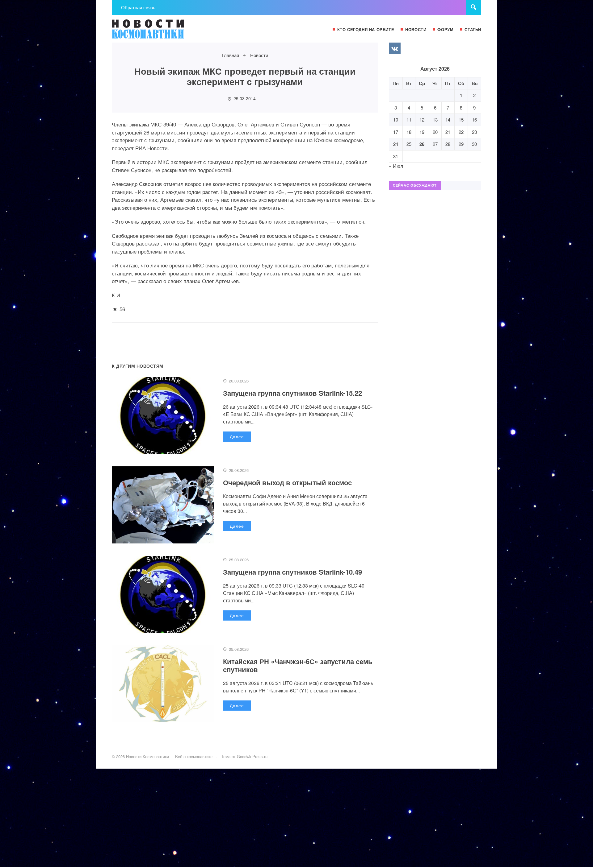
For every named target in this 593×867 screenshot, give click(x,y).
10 (395, 119)
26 (421, 144)
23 (474, 132)
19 (421, 132)
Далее (237, 436)
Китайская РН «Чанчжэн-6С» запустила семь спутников (297, 665)
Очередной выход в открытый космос (287, 482)
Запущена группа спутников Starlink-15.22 (292, 393)
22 (461, 132)
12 (421, 119)
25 (408, 144)
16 (474, 119)
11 (408, 119)
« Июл (396, 166)
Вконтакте (395, 48)
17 (395, 132)
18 (408, 132)
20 (435, 132)
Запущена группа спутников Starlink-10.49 (292, 572)
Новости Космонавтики (158, 31)
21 (447, 132)
